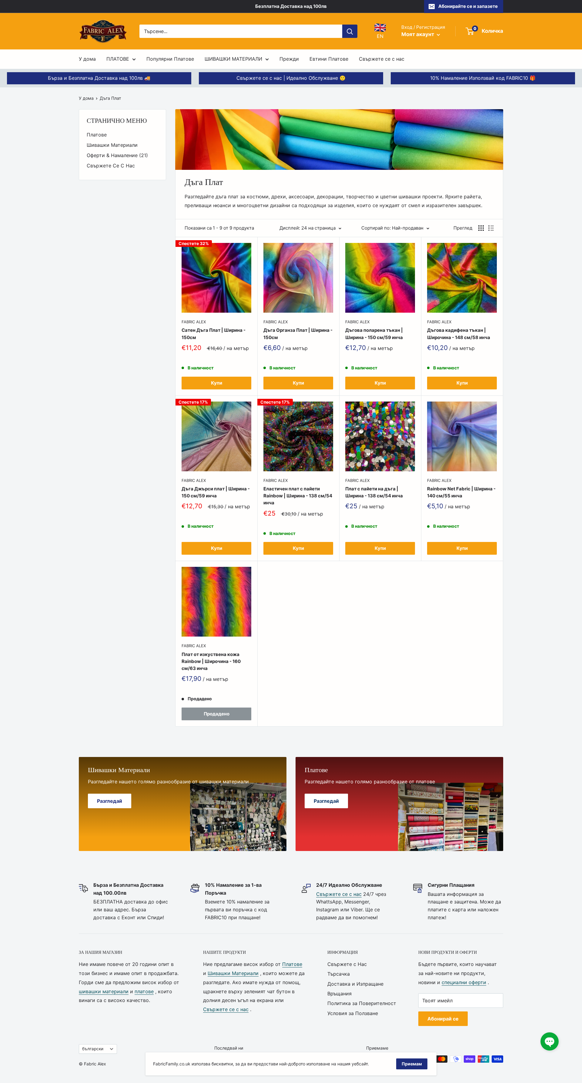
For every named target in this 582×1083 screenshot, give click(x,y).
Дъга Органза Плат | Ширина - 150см (298, 333)
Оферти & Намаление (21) (117, 155)
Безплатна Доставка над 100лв (291, 6)
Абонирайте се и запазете (468, 6)
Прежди (289, 59)
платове (144, 991)
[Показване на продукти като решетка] (481, 228)
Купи (216, 383)
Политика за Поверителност (361, 1003)
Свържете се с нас (381, 59)
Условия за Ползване (352, 1013)
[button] (549, 1041)
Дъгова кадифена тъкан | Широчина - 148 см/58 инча (458, 333)
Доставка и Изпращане (355, 984)
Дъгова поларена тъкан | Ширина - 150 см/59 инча (374, 333)
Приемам (412, 1063)
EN (380, 31)
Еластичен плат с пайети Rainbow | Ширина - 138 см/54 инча (297, 496)
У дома (87, 59)
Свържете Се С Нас (111, 166)
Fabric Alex (194, 321)
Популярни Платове (170, 59)
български (92, 1048)
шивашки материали (104, 991)
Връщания (339, 994)
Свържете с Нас (347, 964)
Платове (97, 135)
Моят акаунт (418, 34)
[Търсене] (349, 31)
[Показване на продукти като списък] (491, 228)
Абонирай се (443, 1019)
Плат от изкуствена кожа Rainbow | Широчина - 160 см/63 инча (211, 661)
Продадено (216, 714)
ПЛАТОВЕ (117, 59)
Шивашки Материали (112, 145)
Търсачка (338, 974)
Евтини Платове (328, 59)
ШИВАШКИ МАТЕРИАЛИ (233, 59)
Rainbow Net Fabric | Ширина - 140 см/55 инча (461, 492)
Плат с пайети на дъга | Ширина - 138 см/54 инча (374, 492)
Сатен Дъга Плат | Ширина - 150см (214, 333)
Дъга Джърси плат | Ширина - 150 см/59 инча (216, 492)
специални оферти (464, 982)
